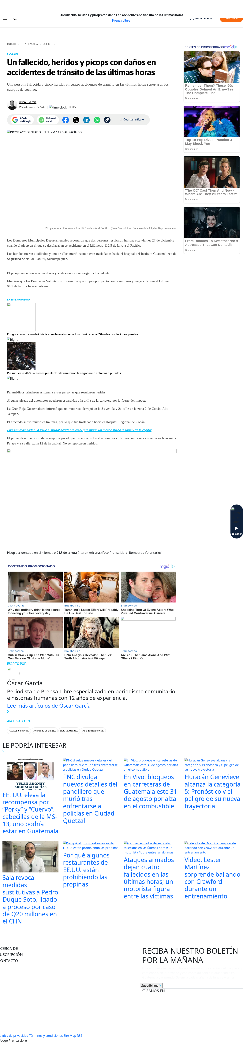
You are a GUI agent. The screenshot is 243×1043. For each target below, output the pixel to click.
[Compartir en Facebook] (65, 120)
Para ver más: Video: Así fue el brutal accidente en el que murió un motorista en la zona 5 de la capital (79, 430)
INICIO (11, 44)
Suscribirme (150, 985)
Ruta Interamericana (93, 730)
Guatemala (29, 44)
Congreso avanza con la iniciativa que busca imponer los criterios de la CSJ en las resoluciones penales (72, 334)
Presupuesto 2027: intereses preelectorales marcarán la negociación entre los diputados (64, 373)
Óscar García (27, 102)
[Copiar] (107, 120)
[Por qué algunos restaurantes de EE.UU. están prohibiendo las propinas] (91, 846)
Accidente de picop (19, 730)
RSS (79, 1036)
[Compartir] (97, 120)
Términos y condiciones (46, 1036)
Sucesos (49, 44)
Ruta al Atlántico (69, 730)
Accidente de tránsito (44, 730)
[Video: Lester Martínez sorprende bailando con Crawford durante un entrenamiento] (213, 848)
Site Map (70, 1036)
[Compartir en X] (76, 120)
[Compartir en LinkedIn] (86, 120)
